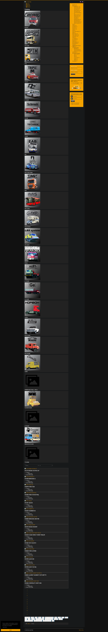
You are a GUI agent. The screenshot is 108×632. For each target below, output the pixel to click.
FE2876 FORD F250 (30, 486)
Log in (73, 101)
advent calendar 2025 (47, 621)
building (61, 619)
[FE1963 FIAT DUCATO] (29, 540)
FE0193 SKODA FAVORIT (31, 527)
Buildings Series (77, 19)
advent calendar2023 (29, 621)
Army (63, 617)
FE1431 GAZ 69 (28, 503)
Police (59, 617)
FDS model (27, 45)
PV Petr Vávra (77, 57)
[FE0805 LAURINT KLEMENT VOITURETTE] (33, 572)
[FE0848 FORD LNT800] (29, 548)
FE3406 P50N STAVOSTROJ (32, 494)
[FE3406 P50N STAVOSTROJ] (30, 492)
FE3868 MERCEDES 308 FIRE (32, 519)
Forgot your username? (75, 103)
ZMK (26, 190)
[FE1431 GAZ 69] (28, 500)
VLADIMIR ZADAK (28, 407)
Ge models (27, 299)
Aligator (76, 58)
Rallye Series (77, 15)
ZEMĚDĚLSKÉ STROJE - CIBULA (31, 389)
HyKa (75, 56)
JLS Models (27, 426)
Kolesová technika (77, 50)
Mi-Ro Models (27, 335)
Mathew (76, 59)
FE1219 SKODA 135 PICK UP (32, 470)
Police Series (77, 7)
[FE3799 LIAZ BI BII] (29, 556)
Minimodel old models (29, 444)
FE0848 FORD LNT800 (30, 551)
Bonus (32, 617)
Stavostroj (76, 48)
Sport (29, 619)
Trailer (40, 617)
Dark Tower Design (28, 172)
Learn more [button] (5, 627)
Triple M (26, 81)
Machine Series (77, 14)
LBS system (27, 244)
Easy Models (27, 617)
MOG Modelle (27, 353)
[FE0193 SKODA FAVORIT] (30, 524)
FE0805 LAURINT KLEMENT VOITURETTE (35, 575)
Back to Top (81, 630)
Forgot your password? (75, 104)
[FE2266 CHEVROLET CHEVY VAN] (32, 581)
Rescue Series (77, 10)
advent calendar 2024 (38, 621)
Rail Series (76, 17)
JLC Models (27, 281)
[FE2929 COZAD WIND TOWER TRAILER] (33, 532)
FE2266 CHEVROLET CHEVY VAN (33, 583)
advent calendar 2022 (49, 619)
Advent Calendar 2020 (49, 617)
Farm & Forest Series (77, 13)
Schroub (26, 118)
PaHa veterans (28, 226)
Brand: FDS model (29, 474)
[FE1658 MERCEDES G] (29, 476)
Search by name (74, 66)
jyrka (75, 55)
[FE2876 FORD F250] (29, 484)
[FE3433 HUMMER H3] (29, 508)
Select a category (74, 70)
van (53, 620)
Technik (26, 136)
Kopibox (26, 317)
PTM (26, 63)
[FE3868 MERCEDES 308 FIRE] (31, 516)
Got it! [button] (11, 630)
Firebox (26, 263)
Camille (26, 371)
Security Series (77, 20)
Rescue (33, 619)
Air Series (76, 18)
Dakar (66, 617)
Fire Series (30, 497)
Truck (36, 617)
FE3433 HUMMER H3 (30, 510)
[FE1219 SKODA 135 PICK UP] (31, 468)
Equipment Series (78, 21)
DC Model (27, 100)
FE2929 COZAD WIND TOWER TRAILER (35, 535)
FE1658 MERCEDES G (30, 478)
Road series (30, 473)
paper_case (77, 54)
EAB (25, 154)
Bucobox (26, 27)
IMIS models (27, 208)
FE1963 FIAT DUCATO (30, 543)
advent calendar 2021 (40, 619)
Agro (56, 617)
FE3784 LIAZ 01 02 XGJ (30, 567)
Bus (43, 617)
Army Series (77, 11)
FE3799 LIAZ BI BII (29, 559)
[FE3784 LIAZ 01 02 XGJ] (30, 565)
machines (56, 619)
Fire (26, 619)
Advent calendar (77, 23)
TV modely (27, 462)
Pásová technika (77, 49)
